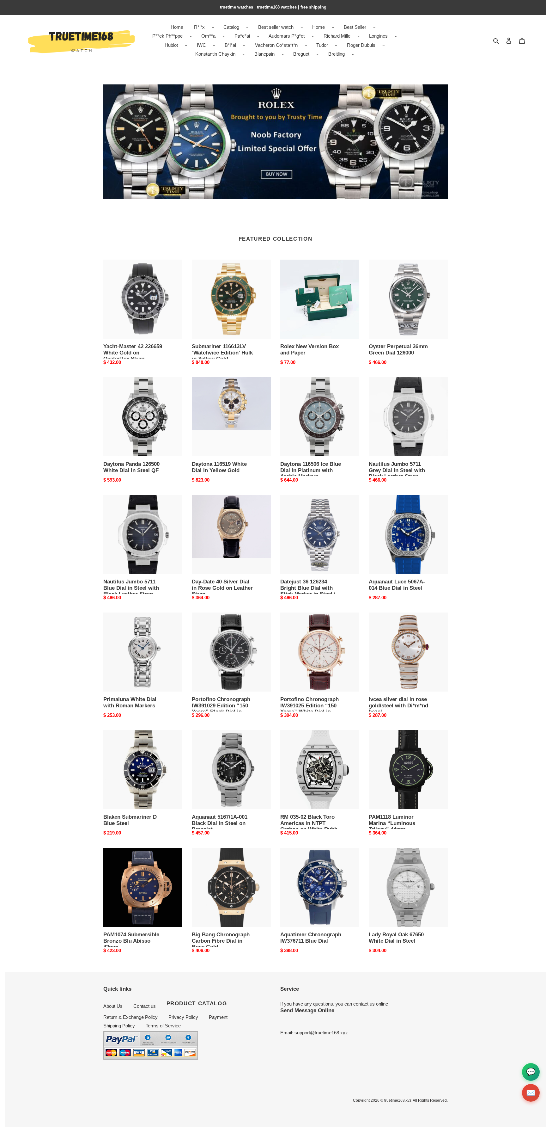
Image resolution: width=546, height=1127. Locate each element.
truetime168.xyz (397, 1100)
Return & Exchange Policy (130, 1017)
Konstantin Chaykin (215, 54)
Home (318, 27)
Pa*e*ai (242, 36)
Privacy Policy (183, 1017)
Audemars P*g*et (287, 36)
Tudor (322, 45)
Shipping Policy (119, 1025)
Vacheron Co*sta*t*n (276, 45)
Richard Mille (337, 36)
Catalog (231, 27)
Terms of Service (163, 1025)
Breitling (336, 54)
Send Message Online (307, 1010)
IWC (201, 45)
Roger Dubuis (361, 45)
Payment (218, 1017)
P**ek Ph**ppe (167, 36)
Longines (378, 36)
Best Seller (355, 27)
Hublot (171, 45)
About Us (113, 1006)
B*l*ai (230, 45)
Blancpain (264, 54)
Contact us (144, 1006)
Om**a (208, 36)
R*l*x (199, 27)
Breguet (301, 54)
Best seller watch (276, 27)
